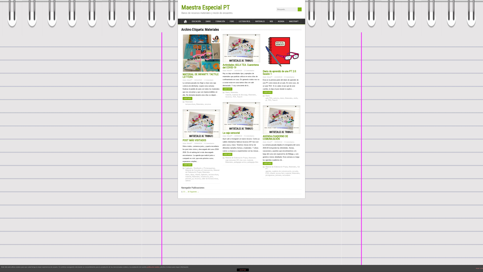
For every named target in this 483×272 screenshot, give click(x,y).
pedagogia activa (240, 162)
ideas (192, 175)
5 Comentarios (249, 136)
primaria (278, 175)
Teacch (239, 97)
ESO (267, 173)
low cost (243, 160)
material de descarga (239, 95)
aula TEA (269, 98)
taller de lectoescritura (210, 179)
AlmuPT (189, 80)
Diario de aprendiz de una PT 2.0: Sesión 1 (279, 72)
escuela (295, 171)
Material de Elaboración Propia (236, 158)
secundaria (286, 175)
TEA (234, 97)
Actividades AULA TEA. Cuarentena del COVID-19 (241, 66)
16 (188, 192)
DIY (237, 160)
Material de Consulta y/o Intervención (199, 170)
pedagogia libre (252, 162)
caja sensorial (230, 160)
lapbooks (204, 175)
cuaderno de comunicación (281, 171)
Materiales (260, 21)
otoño (296, 98)
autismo (276, 98)
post (211, 177)
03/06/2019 (198, 143)
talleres (188, 181)
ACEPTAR (243, 270)
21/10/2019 (278, 77)
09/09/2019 (278, 142)
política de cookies (153, 267)
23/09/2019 (238, 136)
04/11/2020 (198, 80)
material (228, 95)
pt (266, 100)
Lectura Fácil (244, 21)
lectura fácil (280, 173)
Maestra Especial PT (205, 7)
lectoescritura (190, 104)
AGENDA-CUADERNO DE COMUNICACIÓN (275, 137)
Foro (232, 21)
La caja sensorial (231, 132)
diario (282, 98)
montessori (205, 177)
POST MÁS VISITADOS (194, 140)
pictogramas (270, 175)
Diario (208, 21)
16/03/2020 (238, 71)
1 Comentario (208, 80)
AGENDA (281, 21)
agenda (268, 171)
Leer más (187, 98)
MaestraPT (293, 21)
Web (271, 21)
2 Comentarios (249, 71)
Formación (220, 21)
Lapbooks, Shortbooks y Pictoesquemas (200, 168)
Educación (196, 21)
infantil (272, 173)
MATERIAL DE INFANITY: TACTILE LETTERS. (201, 75)
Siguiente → (194, 192)
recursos (208, 104)
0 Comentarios (289, 77)
